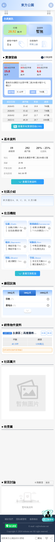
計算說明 (48, 57)
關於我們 (9, 519)
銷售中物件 (12, 43)
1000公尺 (44, 293)
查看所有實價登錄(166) (30, 126)
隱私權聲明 (21, 519)
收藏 (44, 333)
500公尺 (27, 293)
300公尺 (11, 293)
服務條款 (34, 519)
